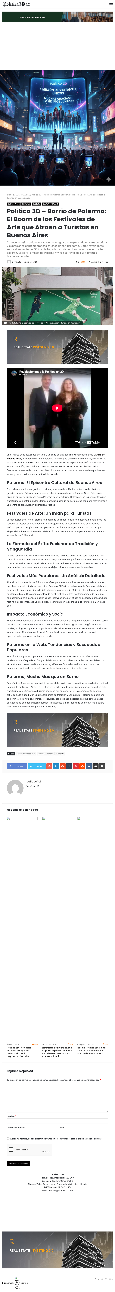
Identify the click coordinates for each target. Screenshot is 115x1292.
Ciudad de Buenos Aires (26, 754)
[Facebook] (95, 1279)
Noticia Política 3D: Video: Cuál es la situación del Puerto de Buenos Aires (91, 1050)
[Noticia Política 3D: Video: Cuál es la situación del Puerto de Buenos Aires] (92, 929)
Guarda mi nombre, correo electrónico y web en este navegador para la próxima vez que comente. (56, 1139)
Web (62, 1127)
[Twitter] (98, 1279)
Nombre (11, 1116)
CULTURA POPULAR (50, 204)
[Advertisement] (57, 46)
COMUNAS (26, 204)
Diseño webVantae (15, 1282)
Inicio (11, 195)
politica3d (16, 262)
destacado (60, 754)
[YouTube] (102, 1279)
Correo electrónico (17, 1127)
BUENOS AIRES (23, 195)
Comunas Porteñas (45, 754)
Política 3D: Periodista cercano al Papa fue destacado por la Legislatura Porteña (19, 1052)
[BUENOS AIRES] (16, 4)
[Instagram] (106, 1279)
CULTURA (36, 204)
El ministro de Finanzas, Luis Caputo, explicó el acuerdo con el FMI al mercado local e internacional (57, 1052)
